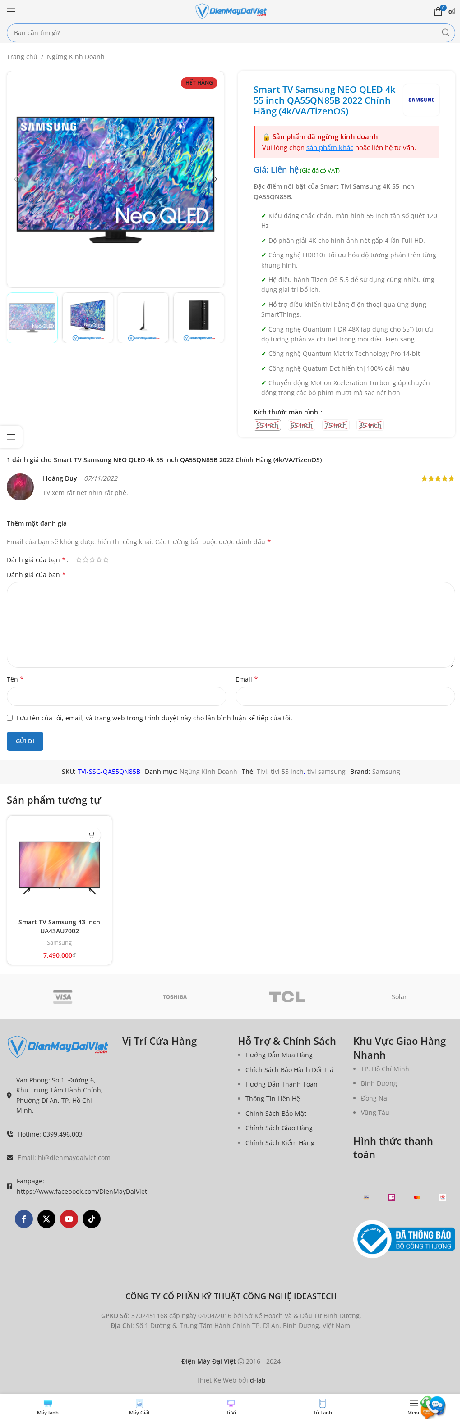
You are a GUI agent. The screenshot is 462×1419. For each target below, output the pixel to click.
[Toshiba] (175, 996)
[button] (16, 179)
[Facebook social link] (24, 1219)
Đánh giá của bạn (36, 559)
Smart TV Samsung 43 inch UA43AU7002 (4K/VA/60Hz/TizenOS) (59, 931)
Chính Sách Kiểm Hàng (279, 1142)
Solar (399, 996)
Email (247, 679)
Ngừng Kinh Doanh (76, 56)
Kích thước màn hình (287, 412)
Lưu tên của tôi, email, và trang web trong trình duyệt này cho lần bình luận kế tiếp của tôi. (154, 718)
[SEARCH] (445, 32)
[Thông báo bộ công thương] (404, 1239)
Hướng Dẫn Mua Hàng (279, 1055)
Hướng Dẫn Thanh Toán (281, 1084)
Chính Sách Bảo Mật (275, 1113)
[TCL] (287, 996)
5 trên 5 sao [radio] (105, 559)
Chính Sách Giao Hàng (279, 1127)
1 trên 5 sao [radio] (78, 559)
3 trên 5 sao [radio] (92, 559)
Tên (15, 679)
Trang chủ (22, 56)
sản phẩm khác (329, 147)
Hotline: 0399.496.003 (50, 1134)
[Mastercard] (417, 1197)
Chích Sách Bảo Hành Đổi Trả (289, 1069)
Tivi (262, 771)
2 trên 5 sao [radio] (85, 559)
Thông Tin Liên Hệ (272, 1098)
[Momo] (392, 1197)
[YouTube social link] (69, 1219)
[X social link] (46, 1219)
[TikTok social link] (92, 1219)
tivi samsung (326, 771)
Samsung (386, 771)
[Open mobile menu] (11, 11)
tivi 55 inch (287, 771)
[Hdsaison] (443, 1197)
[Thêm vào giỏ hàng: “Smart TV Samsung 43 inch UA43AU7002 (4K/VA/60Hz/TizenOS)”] (93, 835)
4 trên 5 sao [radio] (99, 559)
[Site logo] (231, 10)
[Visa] (63, 996)
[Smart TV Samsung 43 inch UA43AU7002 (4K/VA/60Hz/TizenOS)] (59, 868)
